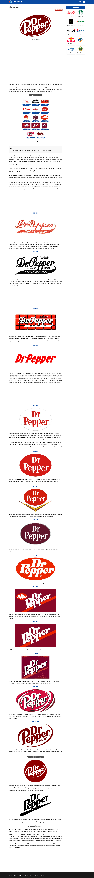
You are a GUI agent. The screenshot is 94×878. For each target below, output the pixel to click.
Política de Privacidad (14, 875)
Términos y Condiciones (35, 875)
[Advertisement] (35, 53)
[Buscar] (80, 2)
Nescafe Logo (71, 34)
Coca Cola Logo (71, 16)
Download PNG (58, 9)
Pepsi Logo (81, 34)
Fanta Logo (81, 43)
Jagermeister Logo (80, 52)
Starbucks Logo (81, 16)
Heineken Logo (80, 25)
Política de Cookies (24, 875)
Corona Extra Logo (71, 52)
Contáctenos (44, 875)
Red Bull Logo (71, 43)
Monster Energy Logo (71, 25)
